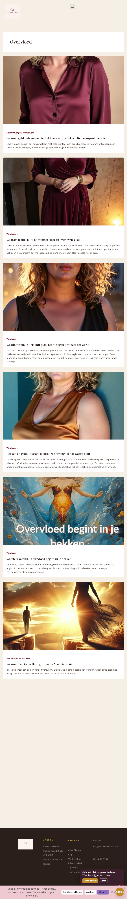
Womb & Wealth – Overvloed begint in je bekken (39, 559)
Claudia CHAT (120, 893)
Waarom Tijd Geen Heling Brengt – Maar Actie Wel (40, 664)
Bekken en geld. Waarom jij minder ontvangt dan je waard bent (48, 454)
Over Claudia (74, 850)
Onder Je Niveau (51, 846)
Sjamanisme (12, 658)
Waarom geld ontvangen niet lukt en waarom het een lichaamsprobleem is (56, 138)
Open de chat (90, 880)
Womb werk (28, 132)
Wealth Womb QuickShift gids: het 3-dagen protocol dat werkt (48, 345)
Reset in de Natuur (52, 859)
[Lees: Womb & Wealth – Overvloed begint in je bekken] (63, 510)
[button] (72, 6)
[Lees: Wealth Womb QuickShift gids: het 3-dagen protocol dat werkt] (63, 296)
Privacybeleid (75, 863)
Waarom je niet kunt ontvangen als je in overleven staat (43, 240)
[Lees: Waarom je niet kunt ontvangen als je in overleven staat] (63, 191)
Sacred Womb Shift (53, 850)
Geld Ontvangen (14, 132)
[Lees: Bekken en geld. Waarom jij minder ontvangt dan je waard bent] (63, 405)
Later (103, 880)
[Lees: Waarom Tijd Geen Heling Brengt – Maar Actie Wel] (63, 615)
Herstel (46, 863)
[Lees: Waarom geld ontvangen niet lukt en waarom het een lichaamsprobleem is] (63, 90)
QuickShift (48, 855)
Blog (70, 854)
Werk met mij (74, 859)
